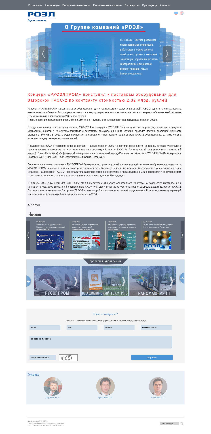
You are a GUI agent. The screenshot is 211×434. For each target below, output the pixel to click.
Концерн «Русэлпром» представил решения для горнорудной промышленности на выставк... (85, 227)
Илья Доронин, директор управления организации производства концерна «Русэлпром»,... (122, 227)
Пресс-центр (149, 5)
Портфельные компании (76, 5)
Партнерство (131, 5)
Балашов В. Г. (158, 397)
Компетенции (52, 5)
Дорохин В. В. (53, 397)
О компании (35, 5)
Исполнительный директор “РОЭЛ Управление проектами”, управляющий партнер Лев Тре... (50, 227)
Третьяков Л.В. (105, 397)
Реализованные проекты (107, 5)
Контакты (165, 5)
